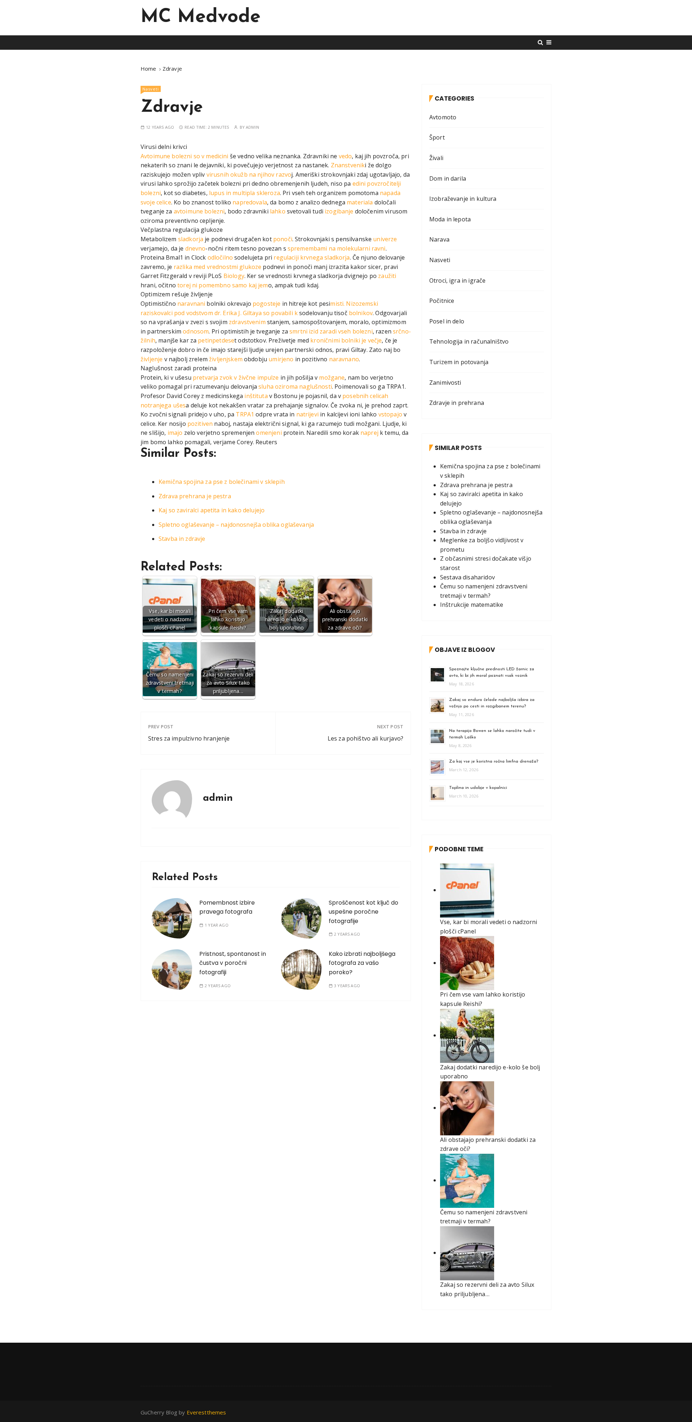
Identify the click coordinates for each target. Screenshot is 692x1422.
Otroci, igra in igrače (457, 280)
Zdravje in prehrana (456, 403)
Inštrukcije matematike (471, 605)
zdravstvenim (248, 322)
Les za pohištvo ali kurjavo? (365, 738)
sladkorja (190, 239)
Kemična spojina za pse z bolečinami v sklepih (222, 482)
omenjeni (269, 433)
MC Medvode (201, 17)
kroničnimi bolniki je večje (346, 340)
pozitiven (200, 424)
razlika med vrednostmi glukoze (218, 267)
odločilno (220, 257)
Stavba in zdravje (182, 539)
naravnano (344, 359)
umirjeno (281, 359)
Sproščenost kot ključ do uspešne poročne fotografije (363, 911)
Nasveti (150, 89)
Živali (436, 158)
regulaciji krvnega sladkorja (312, 257)
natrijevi (308, 414)
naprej (370, 433)
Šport (437, 137)
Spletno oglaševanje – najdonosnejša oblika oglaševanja (236, 525)
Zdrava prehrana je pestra (195, 496)
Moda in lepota (450, 219)
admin (252, 127)
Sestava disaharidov (467, 577)
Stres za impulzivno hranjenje (189, 738)
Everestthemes (206, 1412)
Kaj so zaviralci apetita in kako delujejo (212, 510)
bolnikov (361, 313)
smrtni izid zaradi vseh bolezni (331, 331)
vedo (345, 156)
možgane (332, 377)
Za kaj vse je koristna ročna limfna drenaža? (493, 761)
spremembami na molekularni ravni (337, 248)
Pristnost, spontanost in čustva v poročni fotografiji (232, 963)
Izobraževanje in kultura (463, 199)
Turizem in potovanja (458, 362)
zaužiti (387, 276)
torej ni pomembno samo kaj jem (222, 285)
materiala (360, 202)
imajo (176, 433)
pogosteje (267, 304)
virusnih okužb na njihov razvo (249, 174)
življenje (152, 359)
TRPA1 (246, 414)
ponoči (282, 239)
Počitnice (441, 301)
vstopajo (390, 414)
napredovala (249, 202)
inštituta (256, 396)
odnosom (196, 331)
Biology (233, 276)
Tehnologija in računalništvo (469, 341)
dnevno (195, 248)
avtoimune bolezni (199, 211)
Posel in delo (446, 321)
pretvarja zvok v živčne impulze (236, 377)
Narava (439, 239)
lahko (277, 211)
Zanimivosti (445, 383)
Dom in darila (447, 178)
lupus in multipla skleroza (244, 193)
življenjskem (226, 359)
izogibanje (340, 211)
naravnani (192, 304)
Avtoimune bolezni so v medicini (185, 156)
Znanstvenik (348, 165)
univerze (385, 239)
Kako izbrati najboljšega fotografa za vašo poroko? (362, 963)
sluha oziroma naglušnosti (294, 386)
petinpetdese (216, 340)
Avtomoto (442, 117)
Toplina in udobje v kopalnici (478, 788)
